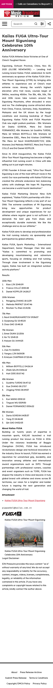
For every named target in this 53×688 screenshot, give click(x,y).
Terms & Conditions (38, 678)
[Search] (36, 24)
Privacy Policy (40, 683)
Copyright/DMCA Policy (18, 683)
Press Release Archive (31, 672)
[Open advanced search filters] (42, 24)
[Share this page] (49, 23)
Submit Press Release (15, 678)
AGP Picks (7, 4)
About (14, 672)
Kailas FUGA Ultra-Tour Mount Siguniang (25, 500)
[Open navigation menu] (4, 23)
